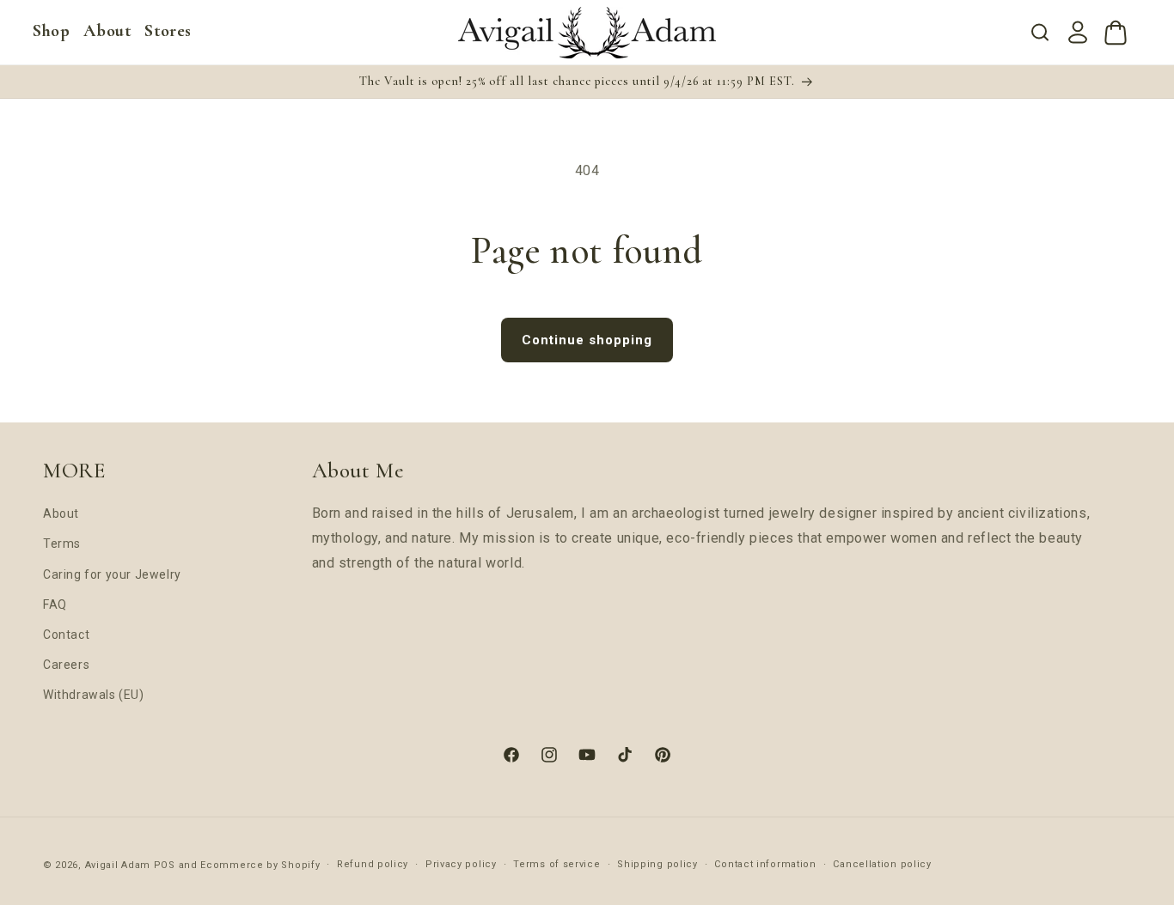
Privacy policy (461, 864)
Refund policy (372, 864)
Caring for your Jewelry (112, 574)
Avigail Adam (119, 865)
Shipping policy (657, 864)
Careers (66, 664)
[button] (51, 30)
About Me (358, 470)
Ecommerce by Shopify (260, 865)
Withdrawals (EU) (93, 695)
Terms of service (556, 864)
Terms (62, 543)
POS (164, 865)
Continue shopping (587, 340)
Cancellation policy (882, 864)
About (61, 513)
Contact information (765, 864)
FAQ (55, 604)
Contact (66, 634)
